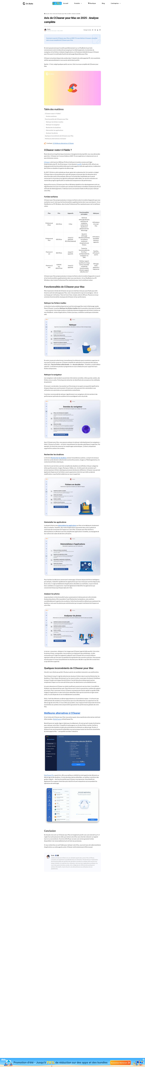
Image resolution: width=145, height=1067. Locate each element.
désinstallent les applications (67, 525)
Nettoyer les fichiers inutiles (54, 122)
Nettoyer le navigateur (53, 124)
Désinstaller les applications (54, 130)
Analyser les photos (52, 133)
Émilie (48, 29)
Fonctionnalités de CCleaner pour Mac (56, 119)
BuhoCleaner (57, 719)
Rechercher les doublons (53, 127)
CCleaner (47, 162)
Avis (51, 13)
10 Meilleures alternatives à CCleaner (63, 143)
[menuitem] (65, 3)
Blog (103, 3)
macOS (79, 164)
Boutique (93, 3)
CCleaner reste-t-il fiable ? (53, 113)
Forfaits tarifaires (51, 116)
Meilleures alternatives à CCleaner (55, 138)
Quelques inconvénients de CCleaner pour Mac (59, 136)
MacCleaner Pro (49, 775)
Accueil (65, 3)
